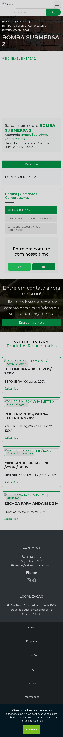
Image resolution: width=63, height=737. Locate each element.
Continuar (31, 729)
